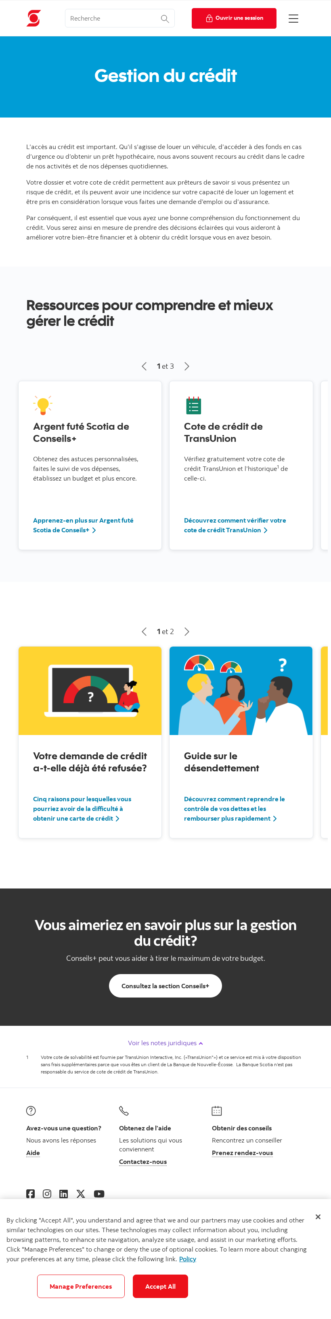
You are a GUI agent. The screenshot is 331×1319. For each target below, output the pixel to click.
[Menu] (293, 18)
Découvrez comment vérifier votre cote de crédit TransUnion (235, 525)
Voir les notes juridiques (163, 1043)
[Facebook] (30, 1193)
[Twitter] (81, 1193)
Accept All (160, 1286)
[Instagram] (47, 1193)
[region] (165, 1259)
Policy (187, 1259)
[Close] (318, 1217)
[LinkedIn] (63, 1193)
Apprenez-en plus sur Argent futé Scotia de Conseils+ (83, 525)
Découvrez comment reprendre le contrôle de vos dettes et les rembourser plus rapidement (234, 808)
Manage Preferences (81, 1286)
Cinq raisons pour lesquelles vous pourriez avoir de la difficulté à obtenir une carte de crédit (82, 808)
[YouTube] (99, 1193)
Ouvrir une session (239, 17)
